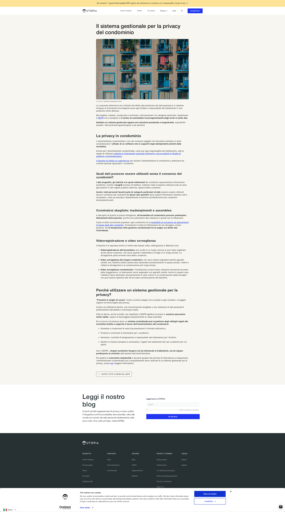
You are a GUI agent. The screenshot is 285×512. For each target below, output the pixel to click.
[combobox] (9, 510)
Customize (209, 501)
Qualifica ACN (87, 481)
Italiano (184, 460)
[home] (89, 11)
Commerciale (112, 470)
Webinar (135, 476)
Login (174, 11)
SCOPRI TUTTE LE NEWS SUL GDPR (114, 374)
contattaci (195, 11)
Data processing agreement (167, 476)
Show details (85, 508)
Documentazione (113, 465)
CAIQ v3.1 (160, 487)
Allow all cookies (210, 494)
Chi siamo (151, 11)
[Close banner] (231, 491)
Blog (133, 460)
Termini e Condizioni (164, 481)
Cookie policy (162, 465)
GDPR (101, 118)
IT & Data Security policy (166, 470)
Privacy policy (162, 460)
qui (111, 363)
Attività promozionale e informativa (189, 409)
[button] (164, 11)
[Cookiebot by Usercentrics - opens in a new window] (65, 507)
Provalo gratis (87, 465)
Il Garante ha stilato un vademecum (112, 160)
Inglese (184, 465)
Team (109, 460)
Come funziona (125, 11)
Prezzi (139, 11)
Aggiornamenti (137, 470)
